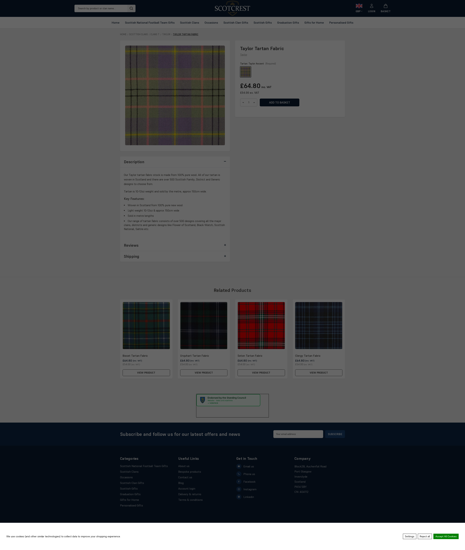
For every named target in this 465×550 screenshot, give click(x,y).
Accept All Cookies (446, 536)
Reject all (425, 536)
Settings (409, 536)
